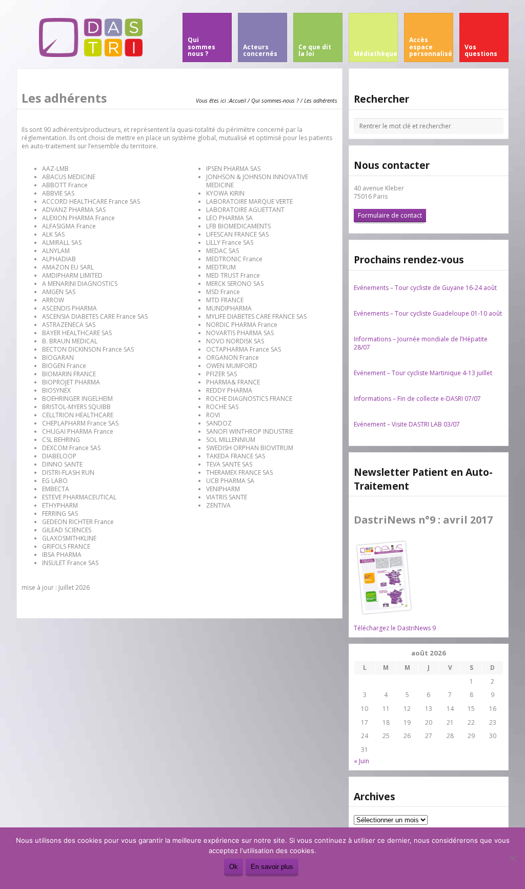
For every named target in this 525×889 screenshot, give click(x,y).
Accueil (237, 100)
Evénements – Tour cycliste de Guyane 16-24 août (425, 287)
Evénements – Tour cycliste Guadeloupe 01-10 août (428, 313)
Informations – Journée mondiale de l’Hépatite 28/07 (421, 343)
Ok (233, 867)
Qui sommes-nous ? (275, 100)
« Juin (361, 761)
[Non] (512, 858)
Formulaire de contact (390, 215)
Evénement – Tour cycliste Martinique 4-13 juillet (423, 373)
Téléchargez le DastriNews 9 (395, 628)
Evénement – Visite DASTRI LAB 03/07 (407, 424)
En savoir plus (272, 867)
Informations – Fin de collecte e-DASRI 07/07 (417, 398)
